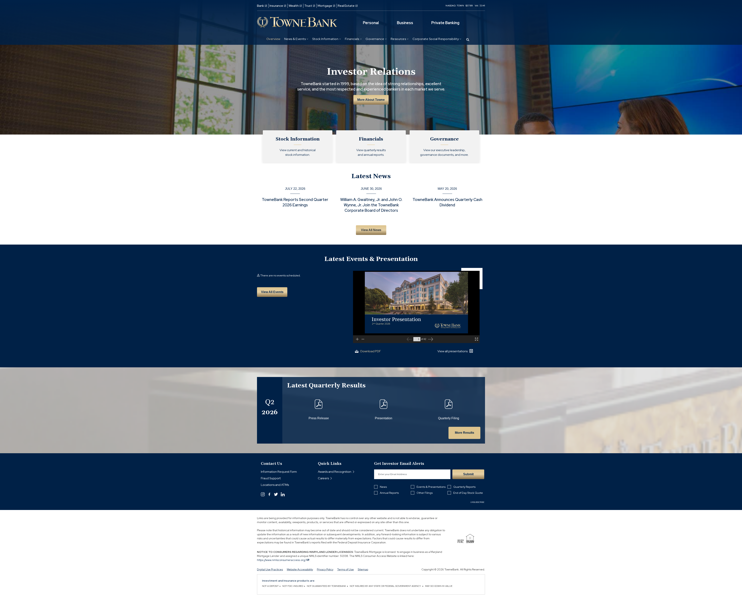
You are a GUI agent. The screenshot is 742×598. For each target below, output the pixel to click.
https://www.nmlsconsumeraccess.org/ (282, 560)
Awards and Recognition (334, 472)
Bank (260, 6)
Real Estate (346, 6)
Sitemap (363, 569)
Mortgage (325, 6)
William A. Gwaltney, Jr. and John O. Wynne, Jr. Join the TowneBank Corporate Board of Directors (371, 205)
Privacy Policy (325, 569)
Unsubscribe (477, 502)
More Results (464, 432)
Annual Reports (389, 493)
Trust (308, 6)
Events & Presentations (431, 487)
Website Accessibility (300, 569)
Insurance (276, 6)
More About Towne (371, 99)
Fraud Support (271, 478)
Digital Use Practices (270, 569)
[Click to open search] (467, 39)
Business (405, 22)
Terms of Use (345, 569)
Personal (371, 22)
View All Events (272, 292)
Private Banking (445, 22)
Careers (323, 478)
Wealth (294, 6)
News (383, 487)
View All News (371, 230)
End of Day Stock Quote (468, 493)
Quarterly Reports (464, 487)
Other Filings (425, 493)
